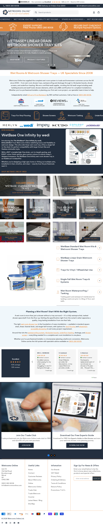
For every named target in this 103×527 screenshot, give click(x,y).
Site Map (31, 504)
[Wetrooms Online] (17, 12)
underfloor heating (67, 333)
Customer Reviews (35, 476)
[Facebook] (6, 523)
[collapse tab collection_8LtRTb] (99, 248)
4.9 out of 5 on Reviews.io (37, 95)
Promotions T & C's (58, 490)
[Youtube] (18, 523)
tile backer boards (52, 333)
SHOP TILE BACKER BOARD (64, 215)
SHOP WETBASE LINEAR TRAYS (77, 193)
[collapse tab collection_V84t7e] (99, 288)
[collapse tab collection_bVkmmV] (99, 300)
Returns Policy (56, 487)
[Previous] (2, 50)
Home (30, 470)
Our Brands (55, 470)
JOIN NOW (26, 445)
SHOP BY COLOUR (90, 239)
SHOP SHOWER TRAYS (37, 239)
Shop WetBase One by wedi (14, 172)
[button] (98, 12)
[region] (66, 361)
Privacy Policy (56, 476)
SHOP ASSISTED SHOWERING (63, 238)
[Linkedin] (14, 523)
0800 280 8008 (85, 95)
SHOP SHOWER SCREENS (37, 215)
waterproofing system (36, 333)
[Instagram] (10, 523)
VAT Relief (55, 473)
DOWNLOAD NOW (76, 445)
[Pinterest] (2, 523)
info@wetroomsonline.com (12, 485)
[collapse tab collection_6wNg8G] (99, 278)
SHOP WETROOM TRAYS (11, 215)
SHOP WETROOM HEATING (11, 238)
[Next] (100, 50)
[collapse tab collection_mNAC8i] (99, 267)
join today (15, 60)
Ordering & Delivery (58, 480)
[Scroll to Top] (99, 516)
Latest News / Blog (35, 500)
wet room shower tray (29, 324)
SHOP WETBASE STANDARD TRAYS (24, 193)
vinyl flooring (70, 327)
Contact (31, 473)
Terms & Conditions (58, 483)
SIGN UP (97, 478)
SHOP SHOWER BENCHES (90, 215)
